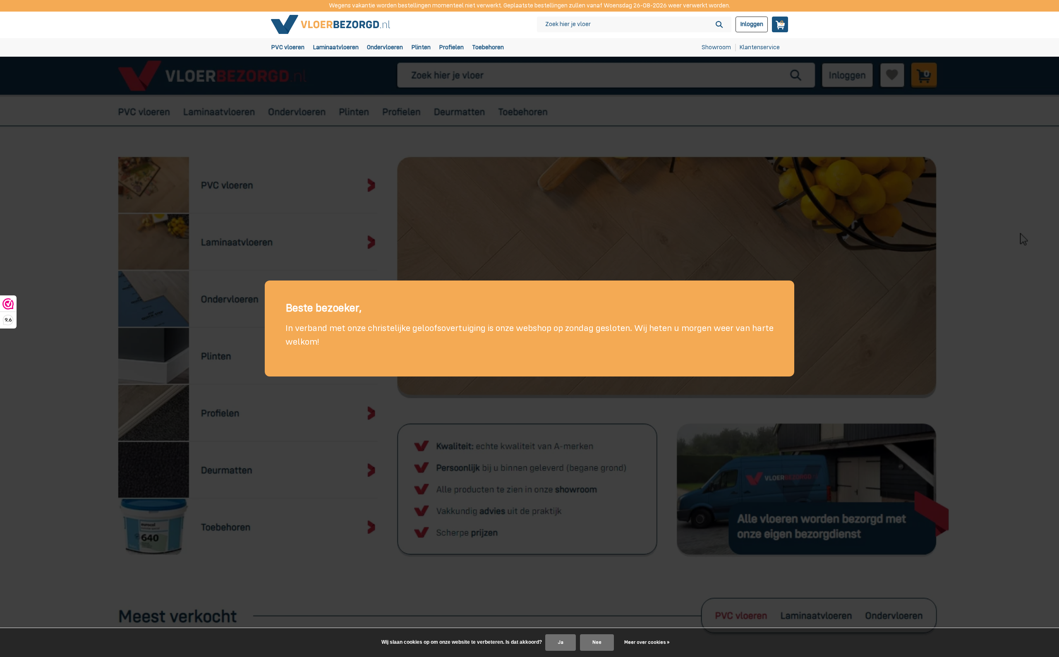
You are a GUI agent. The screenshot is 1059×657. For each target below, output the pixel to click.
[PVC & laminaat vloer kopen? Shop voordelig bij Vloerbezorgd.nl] (331, 24)
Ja (560, 642)
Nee (596, 642)
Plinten (421, 47)
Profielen (451, 47)
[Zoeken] (719, 24)
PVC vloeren (287, 47)
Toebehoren (488, 47)
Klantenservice (759, 47)
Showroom (716, 47)
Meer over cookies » (646, 642)
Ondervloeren (385, 47)
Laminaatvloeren (336, 47)
